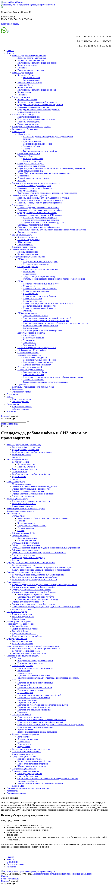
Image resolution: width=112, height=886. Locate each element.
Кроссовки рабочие (32, 141)
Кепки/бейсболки (20, 631)
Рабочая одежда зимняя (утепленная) (29, 55)
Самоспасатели (30, 274)
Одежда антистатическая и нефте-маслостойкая (39, 210)
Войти (4, 879)
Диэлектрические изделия (24, 247)
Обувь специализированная (30, 171)
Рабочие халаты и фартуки (29, 82)
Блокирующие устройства (35, 372)
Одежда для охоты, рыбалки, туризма (29, 195)
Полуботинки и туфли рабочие (37, 144)
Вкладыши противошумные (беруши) (40, 261)
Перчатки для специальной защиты (39, 308)
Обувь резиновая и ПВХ (28, 153)
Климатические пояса (22, 406)
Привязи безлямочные (33, 374)
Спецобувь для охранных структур (33, 178)
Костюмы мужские (32, 80)
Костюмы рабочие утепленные (31, 58)
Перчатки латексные (32, 298)
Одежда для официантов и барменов (34, 188)
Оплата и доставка (20, 401)
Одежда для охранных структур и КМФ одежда (39, 215)
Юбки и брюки (24, 242)
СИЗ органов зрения (27, 313)
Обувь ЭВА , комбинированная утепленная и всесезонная (44, 173)
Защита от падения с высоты (30, 369)
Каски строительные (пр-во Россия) (39, 360)
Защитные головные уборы (25, 629)
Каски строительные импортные (38, 362)
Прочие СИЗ (23, 384)
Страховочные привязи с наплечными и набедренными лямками (53, 377)
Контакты (11, 411)
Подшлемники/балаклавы (24, 633)
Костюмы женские (31, 77)
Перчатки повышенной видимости (39, 306)
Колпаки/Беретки (20, 626)
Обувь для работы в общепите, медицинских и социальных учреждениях (51, 168)
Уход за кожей (29, 345)
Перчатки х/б (29, 286)
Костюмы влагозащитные (29, 122)
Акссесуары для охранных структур (40, 217)
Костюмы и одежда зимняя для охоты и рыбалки (40, 200)
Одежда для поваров (27, 190)
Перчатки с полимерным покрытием (40, 288)
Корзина (5, 416)
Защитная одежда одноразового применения (38, 207)
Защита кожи (29, 340)
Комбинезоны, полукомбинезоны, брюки (36, 90)
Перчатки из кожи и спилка (36, 291)
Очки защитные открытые (35, 315)
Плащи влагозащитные (28, 124)
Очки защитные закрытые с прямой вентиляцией (46, 320)
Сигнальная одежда (21, 97)
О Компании (12, 394)
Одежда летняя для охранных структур (41, 220)
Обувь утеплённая (25, 156)
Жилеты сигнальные (27, 99)
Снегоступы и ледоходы (23, 555)
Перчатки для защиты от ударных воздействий (39, 695)
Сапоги (26, 149)
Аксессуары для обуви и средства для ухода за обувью (48, 136)
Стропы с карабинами (33, 379)
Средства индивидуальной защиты (28, 257)
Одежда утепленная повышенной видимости (38, 109)
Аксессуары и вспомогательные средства (31, 126)
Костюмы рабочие (25, 75)
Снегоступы (23, 176)
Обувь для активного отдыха (30, 163)
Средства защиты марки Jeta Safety (39, 276)
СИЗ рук (21, 281)
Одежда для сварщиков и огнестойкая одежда (38, 227)
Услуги (10, 396)
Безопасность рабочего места (25, 129)
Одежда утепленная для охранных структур (43, 222)
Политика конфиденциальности (77, 874)
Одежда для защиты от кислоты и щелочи (37, 212)
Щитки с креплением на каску (37, 365)
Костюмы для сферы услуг (24, 565)
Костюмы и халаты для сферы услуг (34, 185)
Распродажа (17, 389)
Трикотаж (21, 68)
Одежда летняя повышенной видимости (31, 489)
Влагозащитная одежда (23, 114)
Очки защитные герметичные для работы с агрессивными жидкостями (56, 323)
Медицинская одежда (22, 234)
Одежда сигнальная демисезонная (33, 107)
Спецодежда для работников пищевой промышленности (33, 646)
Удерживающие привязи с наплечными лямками (45, 382)
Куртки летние (24, 92)
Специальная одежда (22, 205)
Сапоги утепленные (32, 161)
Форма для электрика (27, 232)
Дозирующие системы (33, 338)
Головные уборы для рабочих (20, 624)
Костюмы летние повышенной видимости (37, 102)
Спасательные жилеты (28, 352)
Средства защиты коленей (29, 367)
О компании (12, 862)
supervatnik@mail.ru (10, 24)
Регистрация (13, 879)
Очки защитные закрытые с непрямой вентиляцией (47, 318)
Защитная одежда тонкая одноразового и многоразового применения (44, 584)
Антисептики (29, 335)
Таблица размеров (20, 409)
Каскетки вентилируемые (35, 357)
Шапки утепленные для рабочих (27, 636)
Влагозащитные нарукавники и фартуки (36, 119)
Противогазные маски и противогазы (40, 269)
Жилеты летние (24, 87)
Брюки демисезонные (27, 252)
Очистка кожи (29, 342)
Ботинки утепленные (33, 158)
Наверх (4, 876)
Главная (10, 50)
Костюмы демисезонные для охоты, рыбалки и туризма (43, 198)
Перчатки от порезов (32, 301)
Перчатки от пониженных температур (41, 284)
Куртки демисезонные (27, 254)
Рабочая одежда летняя (22, 72)
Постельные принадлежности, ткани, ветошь (33, 387)
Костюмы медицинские (28, 239)
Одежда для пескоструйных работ (33, 225)
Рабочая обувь (18, 131)
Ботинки (27, 139)
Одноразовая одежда (21, 392)
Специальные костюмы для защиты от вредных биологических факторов (51, 230)
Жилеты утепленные (27, 65)
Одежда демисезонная (22, 249)
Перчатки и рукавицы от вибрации (39, 296)
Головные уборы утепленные (31, 70)
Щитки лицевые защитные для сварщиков (42, 330)
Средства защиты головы (29, 355)
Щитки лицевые (30, 328)
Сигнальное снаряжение (28, 112)
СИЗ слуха (22, 259)
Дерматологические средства (31, 333)
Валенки (21, 180)
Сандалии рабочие (31, 146)
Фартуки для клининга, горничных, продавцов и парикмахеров (47, 193)
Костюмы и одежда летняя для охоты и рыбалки (39, 203)
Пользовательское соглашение (47, 874)
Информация (13, 404)
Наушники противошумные (36, 264)
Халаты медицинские (27, 237)
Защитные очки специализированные (40, 325)
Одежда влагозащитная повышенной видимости (40, 104)
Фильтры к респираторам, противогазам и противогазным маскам (54, 279)
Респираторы (29, 271)
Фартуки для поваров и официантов (29, 653)
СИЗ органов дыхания (27, 266)
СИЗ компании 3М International (31, 350)
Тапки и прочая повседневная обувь (40, 151)
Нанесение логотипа (21, 399)
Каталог (10, 53)
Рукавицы (27, 311)
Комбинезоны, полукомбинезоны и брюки (37, 63)
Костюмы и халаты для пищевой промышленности (36, 648)
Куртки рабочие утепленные (30, 60)
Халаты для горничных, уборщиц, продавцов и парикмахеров (41, 570)
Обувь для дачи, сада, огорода (31, 166)
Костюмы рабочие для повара (26, 651)
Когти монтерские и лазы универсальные (36, 347)
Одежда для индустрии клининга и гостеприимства (36, 183)
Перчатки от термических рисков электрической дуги (48, 303)
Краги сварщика (30, 293)
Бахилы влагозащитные (28, 117)
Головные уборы (25, 85)
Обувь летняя (23, 134)
